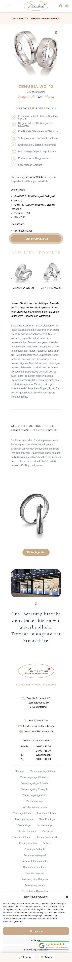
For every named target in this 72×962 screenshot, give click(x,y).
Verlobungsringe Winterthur (34, 777)
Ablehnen (36, 940)
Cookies (36, 684)
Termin (48, 957)
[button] (67, 896)
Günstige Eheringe (27, 831)
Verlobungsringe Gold (34, 795)
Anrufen (27, 957)
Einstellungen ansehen (36, 949)
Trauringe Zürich (22, 813)
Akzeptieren (36, 931)
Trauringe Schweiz (46, 813)
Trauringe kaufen (24, 819)
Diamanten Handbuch (34, 867)
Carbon (46, 843)
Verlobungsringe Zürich (42, 771)
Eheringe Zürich (21, 837)
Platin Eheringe (47, 819)
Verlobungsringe (34, 801)
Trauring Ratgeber (35, 873)
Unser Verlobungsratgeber (35, 861)
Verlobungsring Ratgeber (35, 879)
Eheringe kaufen (28, 843)
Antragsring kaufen (35, 885)
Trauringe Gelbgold (35, 849)
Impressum (49, 684)
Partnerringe (24, 825)
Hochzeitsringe (44, 825)
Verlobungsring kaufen (35, 807)
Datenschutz (23, 684)
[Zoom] (56, 32)
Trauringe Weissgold (35, 855)
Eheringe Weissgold (46, 837)
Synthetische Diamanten (35, 891)
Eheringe (19, 771)
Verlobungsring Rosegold (34, 789)
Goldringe (47, 831)
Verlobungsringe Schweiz (34, 783)
